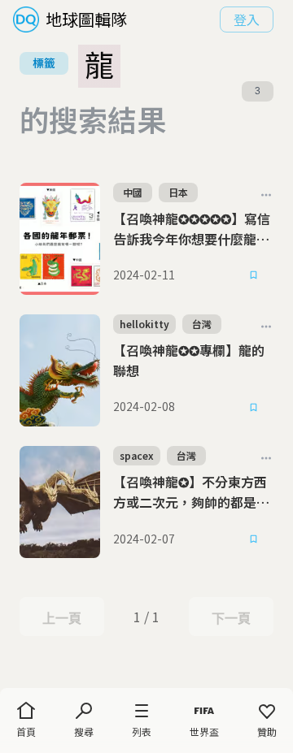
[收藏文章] (253, 275)
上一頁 (61, 618)
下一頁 (231, 618)
